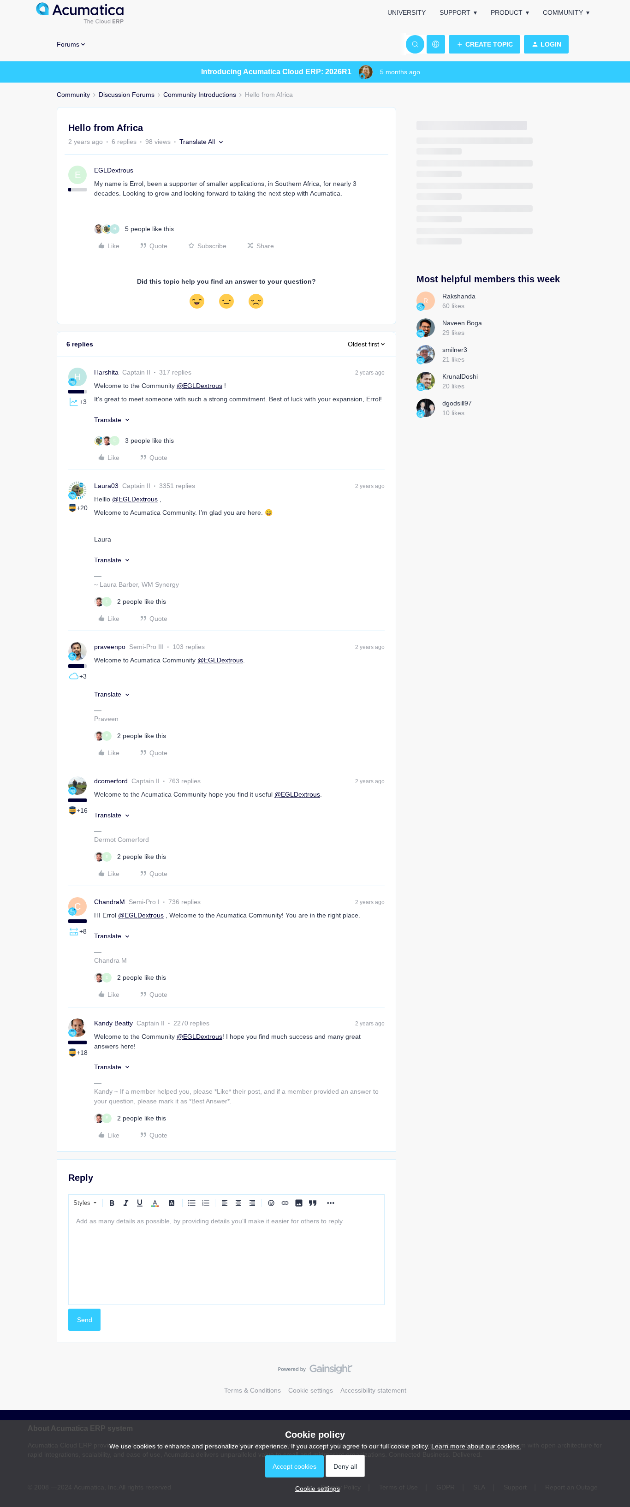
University (406, 12)
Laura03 (106, 485)
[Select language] (436, 44)
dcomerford (111, 781)
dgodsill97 (457, 403)
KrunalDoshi (460, 376)
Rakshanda (458, 296)
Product (507, 12)
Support (455, 12)
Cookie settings (310, 1390)
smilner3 (454, 349)
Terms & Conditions (252, 1390)
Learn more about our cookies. (476, 1446)
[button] (484, 44)
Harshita (106, 372)
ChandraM (109, 901)
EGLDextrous (113, 170)
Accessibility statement (373, 1390)
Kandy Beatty (113, 1023)
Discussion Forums (127, 94)
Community (563, 12)
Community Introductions (199, 94)
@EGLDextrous (199, 385)
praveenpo (109, 646)
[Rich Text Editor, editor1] (226, 1258)
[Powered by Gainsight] (315, 1371)
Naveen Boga (462, 323)
